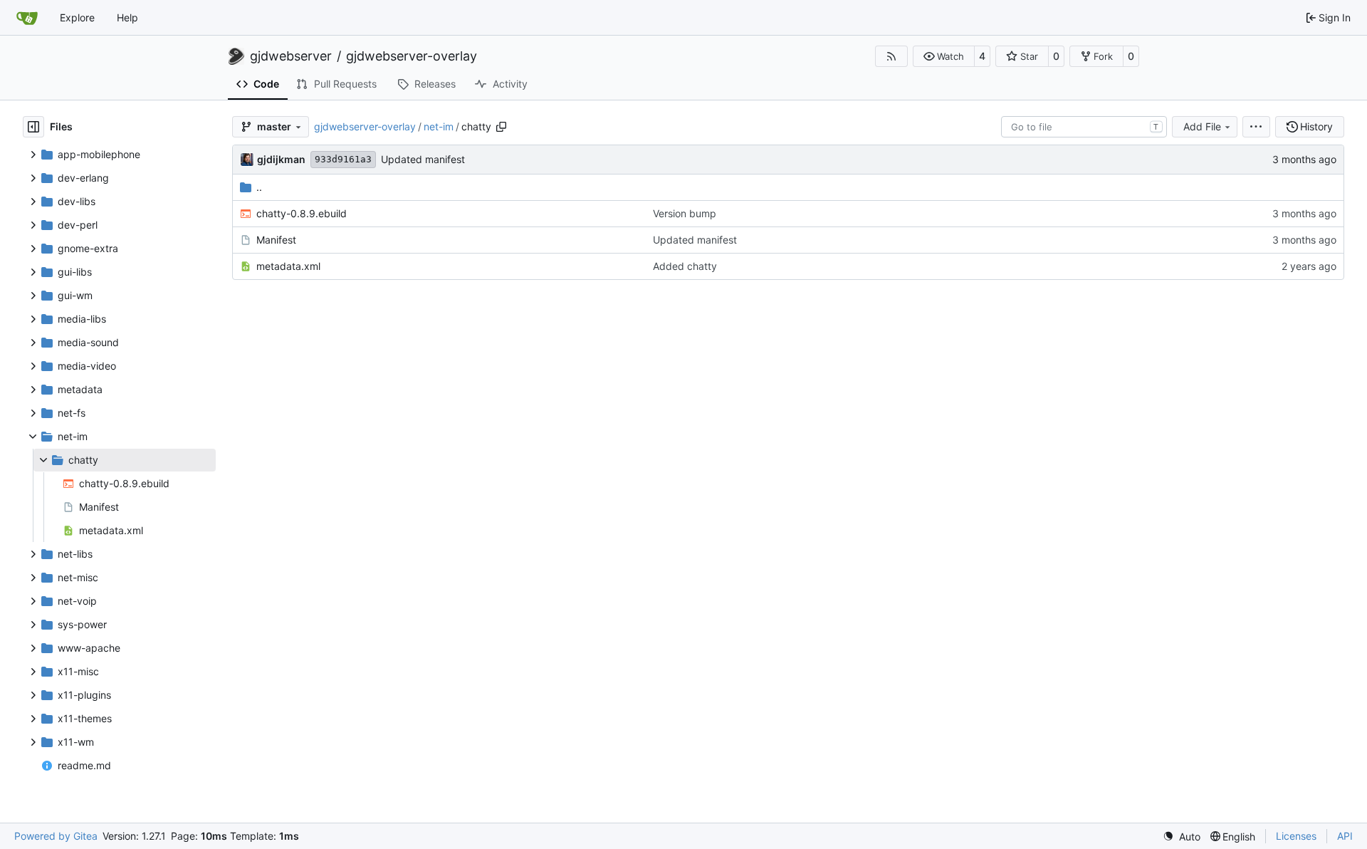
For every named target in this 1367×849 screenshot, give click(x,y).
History (1316, 126)
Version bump (684, 213)
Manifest (276, 240)
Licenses (1296, 836)
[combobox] (1084, 126)
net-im (439, 126)
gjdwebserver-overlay (411, 56)
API (1345, 836)
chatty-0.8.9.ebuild (301, 213)
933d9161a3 (343, 159)
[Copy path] (501, 127)
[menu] (1256, 126)
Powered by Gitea (56, 836)
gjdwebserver (291, 56)
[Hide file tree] (33, 126)
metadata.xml (288, 266)
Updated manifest (423, 159)
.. (259, 187)
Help (127, 17)
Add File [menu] (1202, 126)
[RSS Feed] (891, 56)
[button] (944, 56)
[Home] (27, 18)
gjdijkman (281, 159)
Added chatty (685, 266)
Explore (77, 17)
